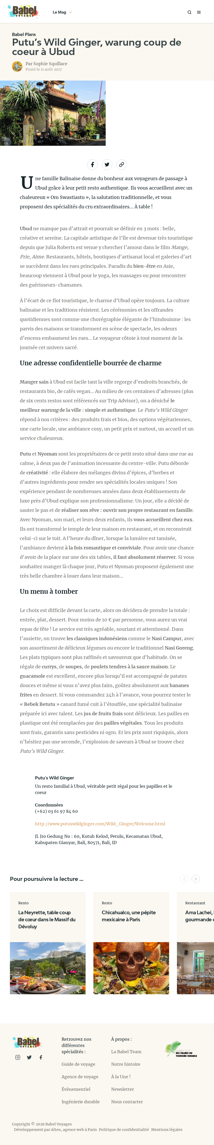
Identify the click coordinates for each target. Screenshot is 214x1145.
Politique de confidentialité (124, 1129)
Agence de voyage (80, 1076)
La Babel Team (126, 1051)
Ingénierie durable (81, 1101)
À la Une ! (121, 1076)
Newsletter (122, 1089)
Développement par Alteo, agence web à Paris (55, 1129)
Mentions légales (166, 1129)
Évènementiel (76, 1089)
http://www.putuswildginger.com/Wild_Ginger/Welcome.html (100, 823)
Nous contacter (127, 1101)
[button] (184, 879)
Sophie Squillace (50, 63)
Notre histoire (125, 1064)
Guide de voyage (78, 1064)
